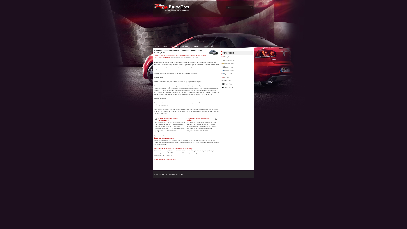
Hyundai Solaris (229, 74)
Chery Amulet (228, 57)
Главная (156, 46)
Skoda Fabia (228, 84)
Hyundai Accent (229, 70)
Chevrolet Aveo (229, 60)
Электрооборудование (164, 57)
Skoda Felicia (228, 87)
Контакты (197, 46)
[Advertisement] (203, 28)
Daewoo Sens (228, 67)
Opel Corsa (227, 80)
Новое (165, 46)
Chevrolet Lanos (158, 55)
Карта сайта (186, 46)
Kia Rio (226, 77)
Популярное (175, 46)
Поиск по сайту (209, 46)
